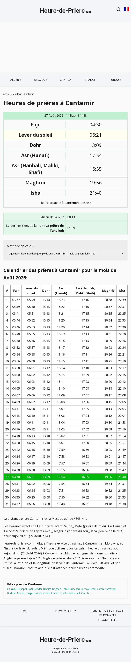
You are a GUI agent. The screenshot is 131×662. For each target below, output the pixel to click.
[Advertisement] (65, 47)
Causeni (37, 593)
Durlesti (11, 593)
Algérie (15, 80)
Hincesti (84, 593)
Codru (46, 593)
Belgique (40, 80)
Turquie (115, 80)
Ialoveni (73, 593)
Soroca (85, 589)
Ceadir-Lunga (25, 593)
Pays (24, 611)
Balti (30, 589)
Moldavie (17, 93)
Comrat (101, 589)
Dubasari (74, 589)
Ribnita (47, 589)
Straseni (111, 589)
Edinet (55, 593)
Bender (38, 589)
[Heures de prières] (65, 11)
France (90, 80)
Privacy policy (65, 611)
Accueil (7, 93)
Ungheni (57, 589)
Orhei (93, 589)
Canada (65, 80)
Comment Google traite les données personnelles (107, 615)
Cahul (65, 589)
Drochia (64, 593)
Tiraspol (22, 589)
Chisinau (11, 589)
